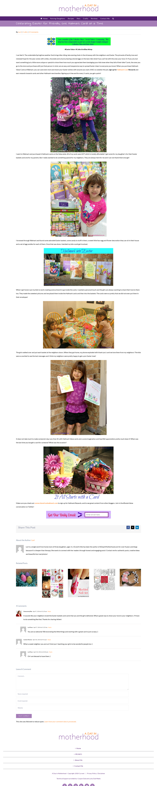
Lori (19, 32)
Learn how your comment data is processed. (60, 721)
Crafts (25, 32)
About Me (78, 760)
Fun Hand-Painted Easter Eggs (26, 578)
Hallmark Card (122, 70)
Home (78, 748)
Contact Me (78, 766)
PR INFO (78, 754)
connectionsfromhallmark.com (46, 503)
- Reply (49, 611)
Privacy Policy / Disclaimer (96, 773)
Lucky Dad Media (95, 778)
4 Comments (33, 32)
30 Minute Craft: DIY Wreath (130, 578)
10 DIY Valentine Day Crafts (52, 583)
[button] (113, 18)
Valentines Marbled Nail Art (78, 583)
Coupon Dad (82, 778)
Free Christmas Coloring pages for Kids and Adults (104, 579)
